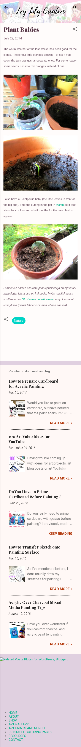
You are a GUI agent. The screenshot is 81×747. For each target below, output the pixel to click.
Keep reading (60, 534)
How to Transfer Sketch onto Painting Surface (34, 549)
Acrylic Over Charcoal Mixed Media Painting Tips (35, 605)
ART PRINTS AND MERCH (27, 728)
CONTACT (16, 740)
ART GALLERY (19, 724)
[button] (75, 29)
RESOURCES (17, 736)
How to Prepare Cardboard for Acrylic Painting (33, 384)
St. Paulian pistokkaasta (37, 299)
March (60, 204)
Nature (19, 321)
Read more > (61, 423)
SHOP (13, 720)
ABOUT (14, 716)
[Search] (75, 8)
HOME (13, 713)
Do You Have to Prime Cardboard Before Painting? (35, 494)
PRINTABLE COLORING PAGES (30, 732)
